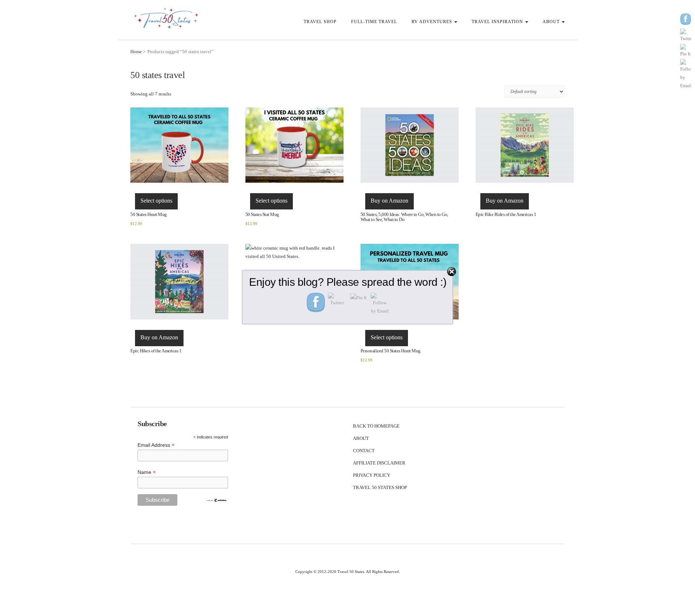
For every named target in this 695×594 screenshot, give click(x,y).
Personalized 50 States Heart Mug (391, 350)
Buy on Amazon (389, 201)
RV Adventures (433, 21)
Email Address (156, 445)
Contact (364, 450)
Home (136, 51)
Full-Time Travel (374, 21)
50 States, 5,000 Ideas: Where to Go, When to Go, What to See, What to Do (404, 217)
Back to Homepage (376, 426)
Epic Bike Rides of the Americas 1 (506, 214)
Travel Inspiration (498, 21)
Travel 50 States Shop (380, 487)
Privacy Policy (371, 475)
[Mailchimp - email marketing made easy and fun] (216, 500)
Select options (156, 201)
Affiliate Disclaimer (379, 463)
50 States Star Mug (262, 214)
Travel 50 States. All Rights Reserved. (368, 571)
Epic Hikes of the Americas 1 (155, 350)
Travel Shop (320, 21)
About (552, 21)
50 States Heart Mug (148, 214)
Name (147, 472)
